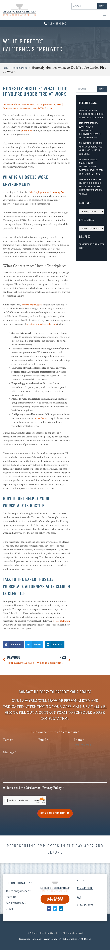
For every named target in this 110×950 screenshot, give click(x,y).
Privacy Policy (52, 787)
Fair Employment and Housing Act (46, 192)
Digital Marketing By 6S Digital (75, 938)
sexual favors (40, 418)
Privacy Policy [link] (50, 938)
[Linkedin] (61, 908)
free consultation (61, 620)
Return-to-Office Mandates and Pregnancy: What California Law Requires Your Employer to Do (91, 166)
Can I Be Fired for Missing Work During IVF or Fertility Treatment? (91, 114)
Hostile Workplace (42, 108)
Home (5, 68)
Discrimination (19, 68)
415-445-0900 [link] (85, 888)
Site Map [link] (36, 938)
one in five (26, 130)
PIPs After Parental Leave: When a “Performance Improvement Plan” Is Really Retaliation (90, 130)
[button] (104, 14)
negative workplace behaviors (41, 324)
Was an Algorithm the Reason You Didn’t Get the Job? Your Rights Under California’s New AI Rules (91, 186)
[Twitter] (55, 908)
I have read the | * (34, 787)
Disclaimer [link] (24, 938)
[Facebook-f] (49, 908)
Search (102, 6)
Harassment (26, 108)
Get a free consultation (55, 813)
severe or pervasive (32, 304)
